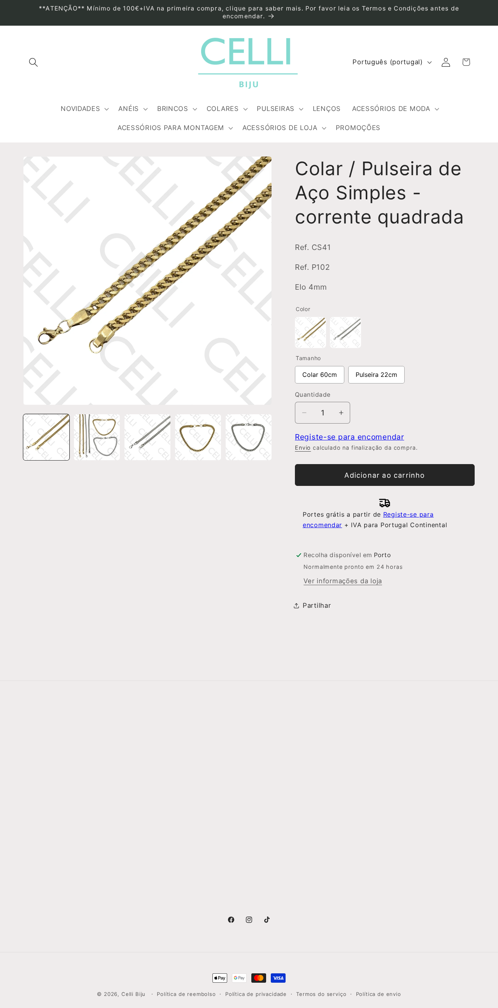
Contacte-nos (46, 772)
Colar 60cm (319, 372)
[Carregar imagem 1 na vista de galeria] (46, 437)
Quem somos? (47, 756)
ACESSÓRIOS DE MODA (292, 849)
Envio (303, 447)
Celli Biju (133, 994)
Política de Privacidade (176, 803)
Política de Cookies (170, 818)
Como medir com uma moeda (187, 834)
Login (378, 755)
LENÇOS (267, 834)
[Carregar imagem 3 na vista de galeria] (147, 437)
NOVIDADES (272, 756)
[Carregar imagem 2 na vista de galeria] (97, 437)
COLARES (269, 803)
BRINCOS (268, 787)
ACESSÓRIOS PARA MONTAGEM (285, 870)
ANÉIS (263, 772)
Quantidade (313, 394)
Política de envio (378, 994)
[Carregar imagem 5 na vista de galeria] (249, 437)
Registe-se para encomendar (349, 437)
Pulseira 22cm (376, 372)
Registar (383, 775)
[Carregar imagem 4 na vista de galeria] (198, 437)
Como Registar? (164, 756)
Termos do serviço (321, 994)
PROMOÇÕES (275, 907)
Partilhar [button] (317, 605)
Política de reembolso (186, 994)
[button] (33, 62)
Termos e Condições (172, 772)
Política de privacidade (256, 994)
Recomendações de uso (178, 787)
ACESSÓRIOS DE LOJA (290, 891)
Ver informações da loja (342, 581)
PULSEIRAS (271, 818)
